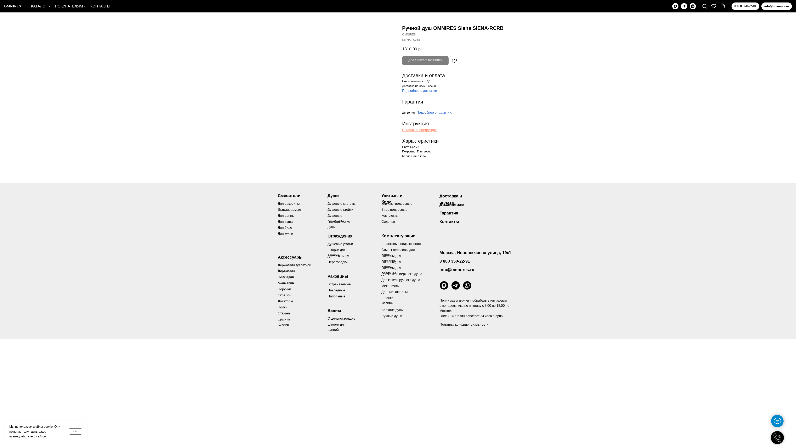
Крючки (283, 324)
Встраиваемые (339, 284)
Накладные (336, 290)
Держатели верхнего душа (401, 274)
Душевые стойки (340, 209)
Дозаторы (285, 301)
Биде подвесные (394, 209)
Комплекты (389, 215)
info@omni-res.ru (456, 269)
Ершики (284, 319)
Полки (282, 307)
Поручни (284, 289)
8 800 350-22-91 (454, 261)
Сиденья (388, 221)
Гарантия (448, 213)
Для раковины (289, 203)
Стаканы (284, 313)
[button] (704, 6)
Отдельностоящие (341, 318)
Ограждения (340, 236)
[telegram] (684, 6)
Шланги (387, 298)
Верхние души (392, 310)
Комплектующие (398, 236)
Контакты (100, 6)
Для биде (285, 227)
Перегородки (338, 262)
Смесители (289, 195)
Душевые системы (342, 203)
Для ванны (286, 215)
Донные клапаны (394, 292)
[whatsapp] (693, 6)
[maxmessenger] (675, 6)
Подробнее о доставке (419, 91)
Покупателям (69, 6)
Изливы (387, 303)
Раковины (338, 276)
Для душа (285, 221)
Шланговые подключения (401, 244)
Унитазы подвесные (396, 203)
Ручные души (391, 316)
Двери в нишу (338, 256)
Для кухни (285, 233)
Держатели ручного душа (400, 280)
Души (333, 195)
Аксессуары (290, 257)
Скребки (284, 295)
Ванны (334, 310)
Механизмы (390, 286)
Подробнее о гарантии (433, 112)
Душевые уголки (340, 244)
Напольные (336, 296)
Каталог (39, 6)
